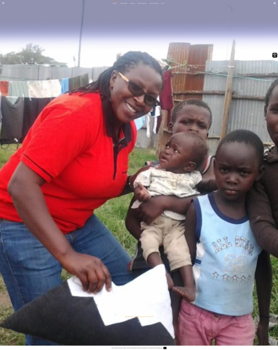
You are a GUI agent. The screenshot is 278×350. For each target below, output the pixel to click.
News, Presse (124, 3)
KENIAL (139, 312)
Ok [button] (165, 347)
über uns (132, 3)
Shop (162, 3)
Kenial (114, 3)
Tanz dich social (154, 3)
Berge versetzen (142, 3)
